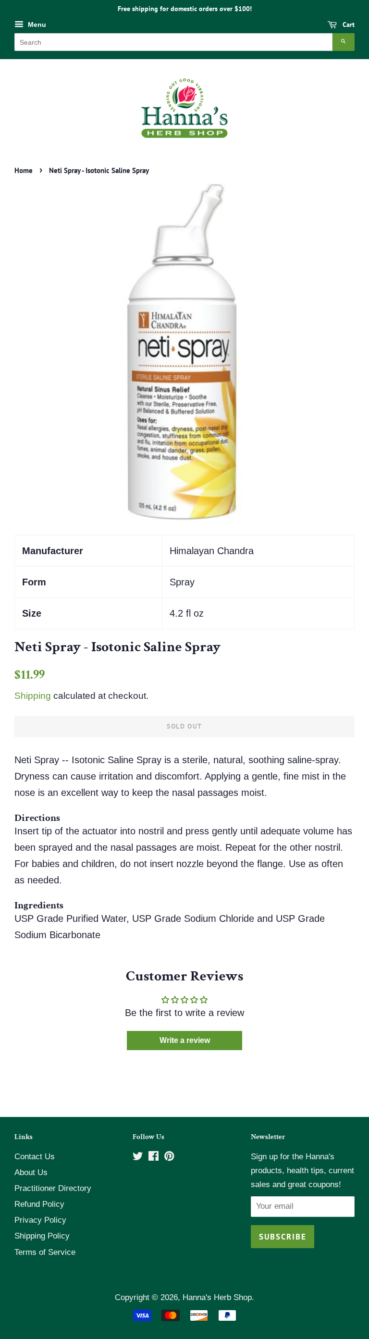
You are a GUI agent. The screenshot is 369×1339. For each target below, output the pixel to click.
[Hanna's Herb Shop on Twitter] (138, 1157)
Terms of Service (44, 1252)
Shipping (32, 696)
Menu (36, 24)
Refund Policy (39, 1204)
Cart (348, 24)
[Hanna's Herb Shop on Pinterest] (169, 1157)
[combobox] (173, 42)
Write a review (185, 1040)
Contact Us (34, 1156)
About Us (31, 1172)
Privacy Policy (40, 1220)
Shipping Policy (42, 1235)
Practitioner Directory (52, 1188)
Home (23, 170)
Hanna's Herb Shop (217, 1297)
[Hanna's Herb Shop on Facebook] (153, 1157)
